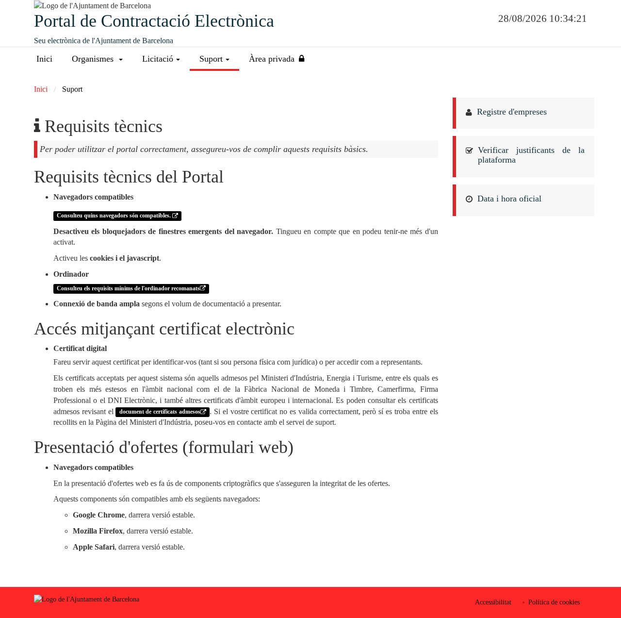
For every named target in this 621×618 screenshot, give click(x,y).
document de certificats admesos (159, 412)
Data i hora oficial (509, 198)
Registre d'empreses (512, 112)
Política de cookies (554, 602)
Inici (44, 59)
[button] (97, 59)
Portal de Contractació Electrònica (154, 21)
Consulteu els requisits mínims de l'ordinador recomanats (128, 288)
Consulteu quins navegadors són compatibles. (114, 216)
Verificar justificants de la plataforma (531, 155)
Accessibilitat (493, 602)
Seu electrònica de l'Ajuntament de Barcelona (103, 40)
